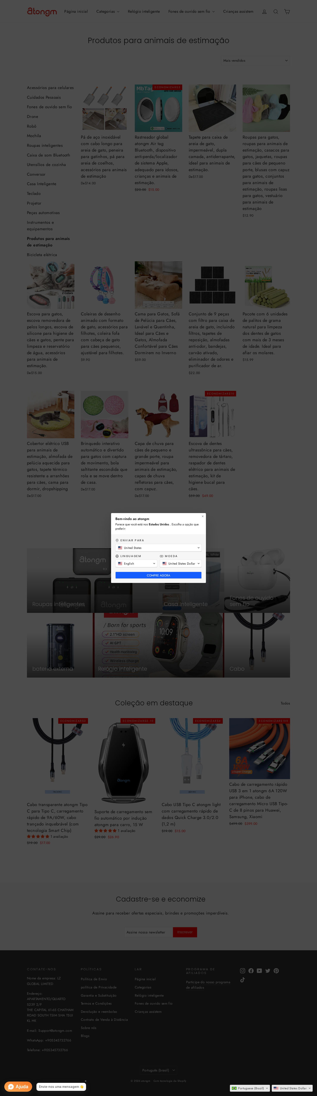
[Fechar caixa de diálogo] (202, 516)
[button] (250, 1088)
